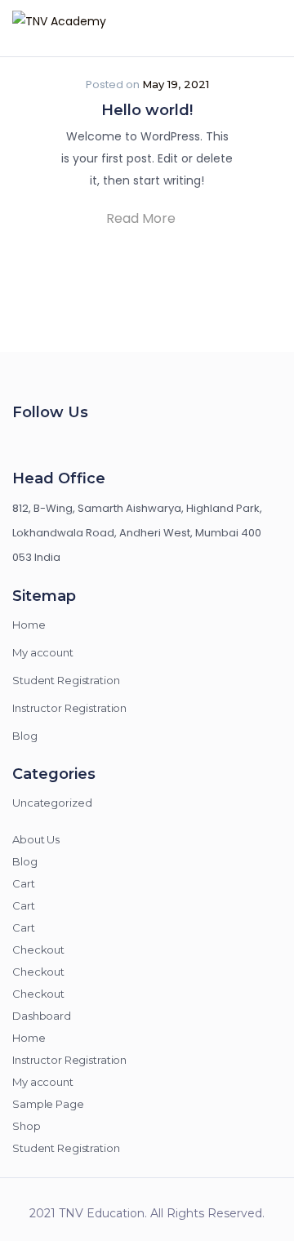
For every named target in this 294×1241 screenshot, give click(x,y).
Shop (26, 1125)
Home (29, 624)
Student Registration (66, 680)
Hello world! (147, 110)
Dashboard (41, 1015)
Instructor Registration (69, 707)
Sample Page (48, 1103)
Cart (23, 883)
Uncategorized (51, 802)
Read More (142, 218)
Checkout (38, 949)
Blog (25, 735)
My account (43, 652)
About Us (36, 839)
